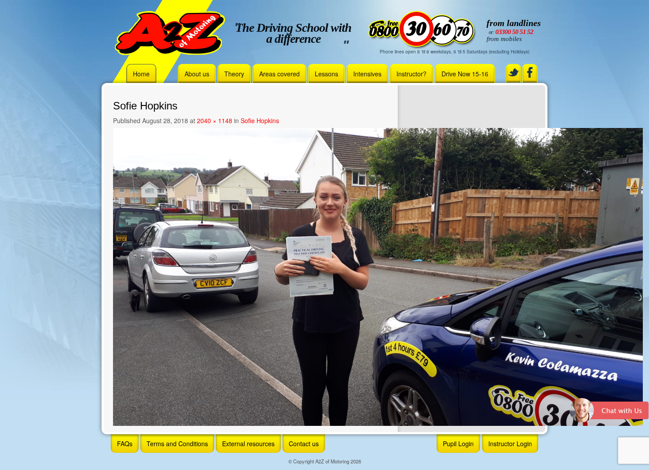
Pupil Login (458, 443)
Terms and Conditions (177, 443)
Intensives (367, 73)
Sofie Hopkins (260, 120)
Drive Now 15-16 (464, 73)
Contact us (304, 443)
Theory (234, 73)
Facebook (530, 72)
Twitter (513, 72)
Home (141, 73)
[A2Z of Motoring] (170, 32)
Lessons (326, 73)
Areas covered (279, 73)
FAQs (124, 443)
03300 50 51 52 (514, 31)
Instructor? (411, 73)
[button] (609, 413)
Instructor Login (510, 443)
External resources (248, 443)
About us (197, 73)
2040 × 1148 (214, 120)
